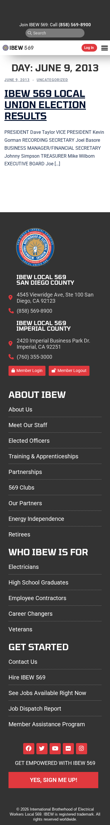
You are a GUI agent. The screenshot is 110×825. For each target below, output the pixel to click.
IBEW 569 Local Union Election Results (45, 104)
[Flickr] (68, 748)
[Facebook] (28, 748)
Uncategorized (52, 80)
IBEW (16, 47)
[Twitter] (42, 748)
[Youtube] (55, 748)
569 (29, 47)
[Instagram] (81, 748)
